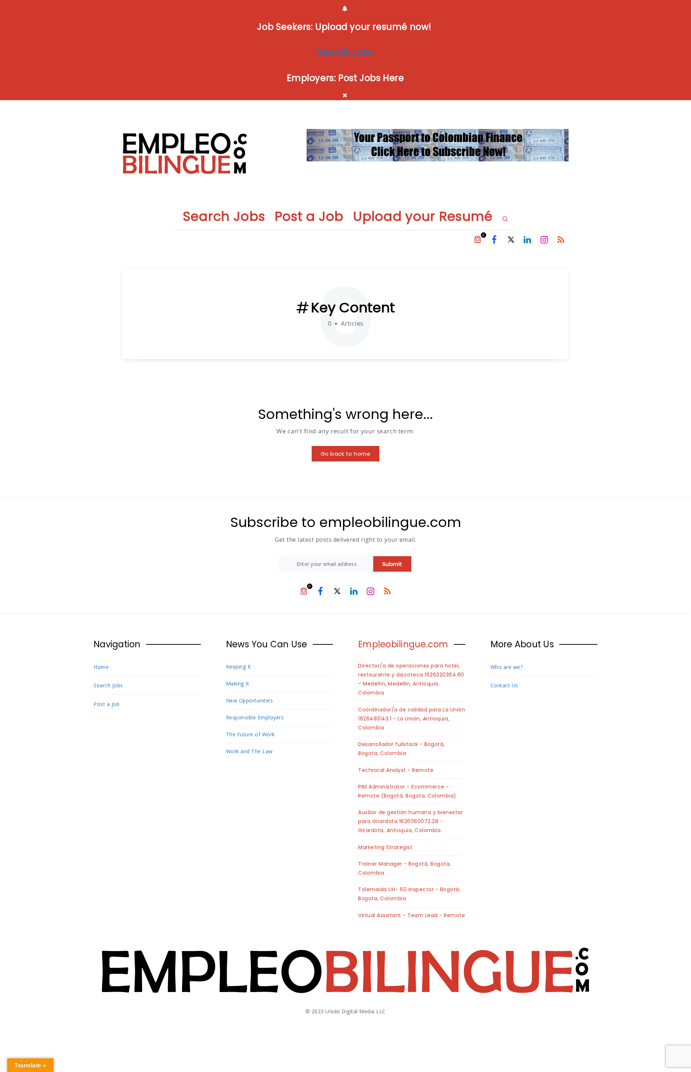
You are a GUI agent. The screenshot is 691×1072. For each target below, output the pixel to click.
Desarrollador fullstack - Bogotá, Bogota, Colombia (401, 749)
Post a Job (309, 216)
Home (101, 667)
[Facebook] (494, 239)
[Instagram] (544, 239)
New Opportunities (249, 700)
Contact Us (504, 685)
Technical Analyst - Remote (395, 770)
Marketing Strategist (385, 847)
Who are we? (507, 667)
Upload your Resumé (422, 216)
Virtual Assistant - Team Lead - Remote (411, 915)
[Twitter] (511, 239)
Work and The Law (249, 751)
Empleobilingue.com (403, 644)
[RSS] (561, 239)
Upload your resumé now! (373, 27)
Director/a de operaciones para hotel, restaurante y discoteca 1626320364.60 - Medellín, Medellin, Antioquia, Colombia (411, 679)
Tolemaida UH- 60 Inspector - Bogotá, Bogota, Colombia (409, 894)
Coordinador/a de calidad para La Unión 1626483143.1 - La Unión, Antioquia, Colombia (411, 718)
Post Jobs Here (371, 78)
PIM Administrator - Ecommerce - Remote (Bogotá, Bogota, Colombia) (407, 791)
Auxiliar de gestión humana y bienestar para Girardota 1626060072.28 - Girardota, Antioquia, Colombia (410, 821)
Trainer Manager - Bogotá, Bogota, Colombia (404, 868)
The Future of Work (250, 734)
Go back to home (346, 453)
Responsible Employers (255, 717)
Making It (237, 683)
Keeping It (238, 666)
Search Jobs (224, 216)
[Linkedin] (527, 239)
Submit (392, 564)
